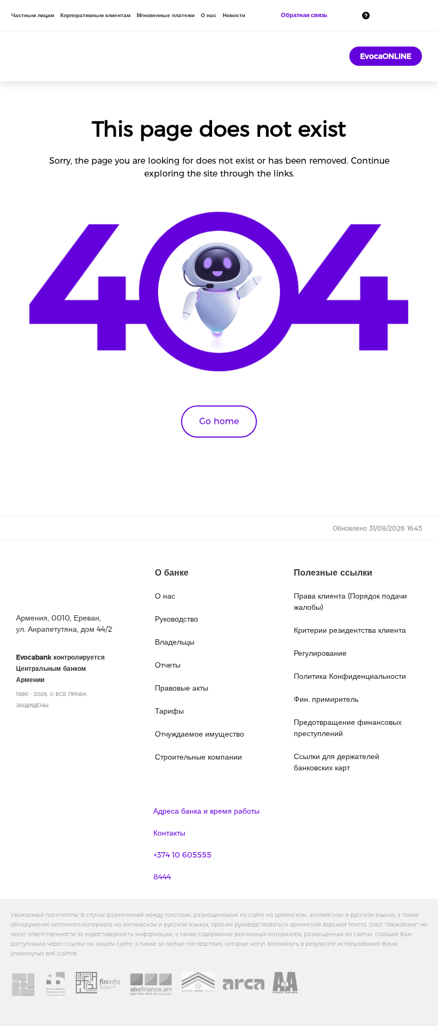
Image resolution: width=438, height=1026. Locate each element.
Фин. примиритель (326, 699)
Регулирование (320, 653)
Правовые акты (181, 688)
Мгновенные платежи (165, 15)
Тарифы (169, 711)
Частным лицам (32, 15)
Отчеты (168, 665)
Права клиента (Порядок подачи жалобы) (350, 601)
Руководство (176, 619)
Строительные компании (198, 757)
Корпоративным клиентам (95, 15)
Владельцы (174, 642)
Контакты (169, 833)
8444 (162, 877)
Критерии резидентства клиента (350, 630)
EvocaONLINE (385, 56)
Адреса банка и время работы (206, 811)
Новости (234, 15)
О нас (208, 15)
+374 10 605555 (182, 855)
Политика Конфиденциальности (350, 676)
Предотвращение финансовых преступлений (348, 727)
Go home (219, 421)
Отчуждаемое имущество (199, 734)
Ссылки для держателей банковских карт (336, 762)
